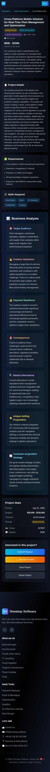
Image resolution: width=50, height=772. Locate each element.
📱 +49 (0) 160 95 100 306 (14, 736)
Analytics (6, 704)
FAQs (4, 677)
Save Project (25, 567)
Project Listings (9, 672)
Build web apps (9, 645)
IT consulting (8, 658)
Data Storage (8, 713)
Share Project (25, 575)
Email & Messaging (11, 695)
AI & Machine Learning (12, 709)
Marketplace (6, 11)
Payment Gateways (11, 691)
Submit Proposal (25, 552)
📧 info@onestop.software (14, 732)
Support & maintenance (12, 668)
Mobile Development (21, 11)
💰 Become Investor (25, 559)
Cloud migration (9, 663)
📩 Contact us (8, 727)
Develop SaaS (8, 649)
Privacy (37, 762)
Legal (30, 762)
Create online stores (11, 654)
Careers (22, 762)
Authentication (8, 700)
